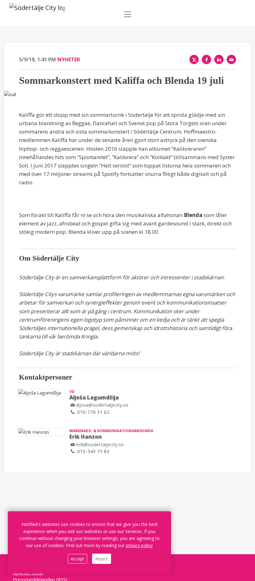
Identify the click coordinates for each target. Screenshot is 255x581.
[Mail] (231, 59)
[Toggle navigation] (127, 14)
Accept (77, 559)
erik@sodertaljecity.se (100, 444)
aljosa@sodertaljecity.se (102, 405)
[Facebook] (206, 59)
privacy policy (139, 545)
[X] (194, 59)
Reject (101, 559)
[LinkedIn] (219, 59)
